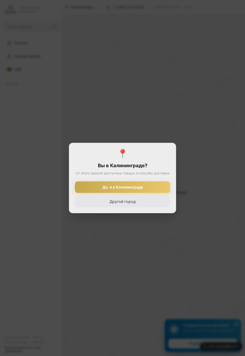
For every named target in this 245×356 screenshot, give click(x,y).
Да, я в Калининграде (122, 187)
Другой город (123, 201)
